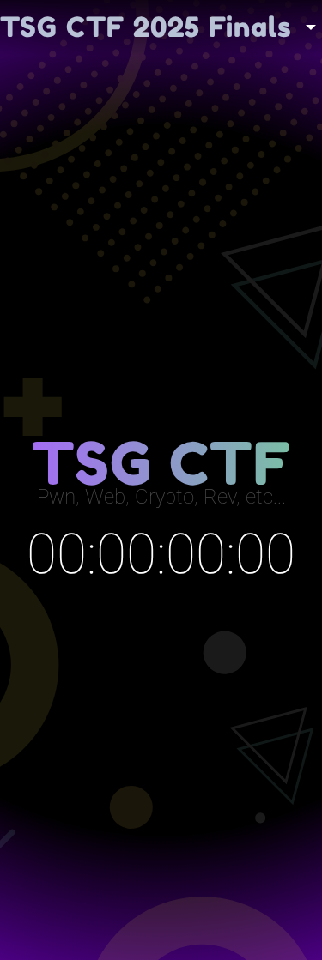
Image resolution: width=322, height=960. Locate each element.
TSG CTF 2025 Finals (146, 27)
